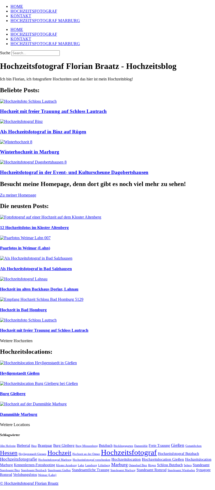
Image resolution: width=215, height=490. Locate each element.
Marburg (119, 464)
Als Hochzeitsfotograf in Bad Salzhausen (36, 268)
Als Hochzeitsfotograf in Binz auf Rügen (43, 131)
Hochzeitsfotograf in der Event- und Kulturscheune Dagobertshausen (74, 172)
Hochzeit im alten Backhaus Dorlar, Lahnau (39, 289)
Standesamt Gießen (59, 470)
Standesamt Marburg (123, 470)
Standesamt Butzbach (34, 470)
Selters (188, 465)
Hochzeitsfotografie (18, 459)
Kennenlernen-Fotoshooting (34, 465)
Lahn (81, 465)
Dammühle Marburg (18, 414)
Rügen (152, 465)
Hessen (9, 453)
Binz (34, 445)
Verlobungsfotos (25, 475)
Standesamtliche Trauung (90, 470)
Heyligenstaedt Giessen (32, 454)
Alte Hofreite (8, 445)
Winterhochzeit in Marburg (29, 152)
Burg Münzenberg (87, 445)
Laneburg (91, 465)
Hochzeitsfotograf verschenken (91, 459)
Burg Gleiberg (12, 393)
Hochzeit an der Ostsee (86, 454)
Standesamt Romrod (151, 470)
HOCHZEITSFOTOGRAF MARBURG (45, 20)
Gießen (177, 445)
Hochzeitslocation (126, 459)
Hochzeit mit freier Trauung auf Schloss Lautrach (53, 111)
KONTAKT (20, 16)
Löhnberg (104, 465)
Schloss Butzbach (170, 465)
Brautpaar (45, 446)
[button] (16, 341)
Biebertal (23, 446)
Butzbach (105, 446)
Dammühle (141, 445)
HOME (16, 6)
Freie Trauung (159, 446)
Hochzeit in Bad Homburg (23, 310)
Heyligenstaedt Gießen (20, 373)
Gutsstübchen (193, 445)
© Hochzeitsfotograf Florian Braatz (29, 483)
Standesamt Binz (10, 470)
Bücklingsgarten (123, 445)
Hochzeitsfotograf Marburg (55, 459)
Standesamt (201, 465)
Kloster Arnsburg (66, 465)
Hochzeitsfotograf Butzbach (178, 454)
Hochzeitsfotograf (129, 452)
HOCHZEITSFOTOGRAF (33, 11)
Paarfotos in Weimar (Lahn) (25, 248)
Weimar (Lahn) (47, 474)
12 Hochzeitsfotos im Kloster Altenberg (34, 227)
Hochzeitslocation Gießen (163, 459)
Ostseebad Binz (138, 465)
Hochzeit (59, 452)
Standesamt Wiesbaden (181, 470)
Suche (5, 53)
